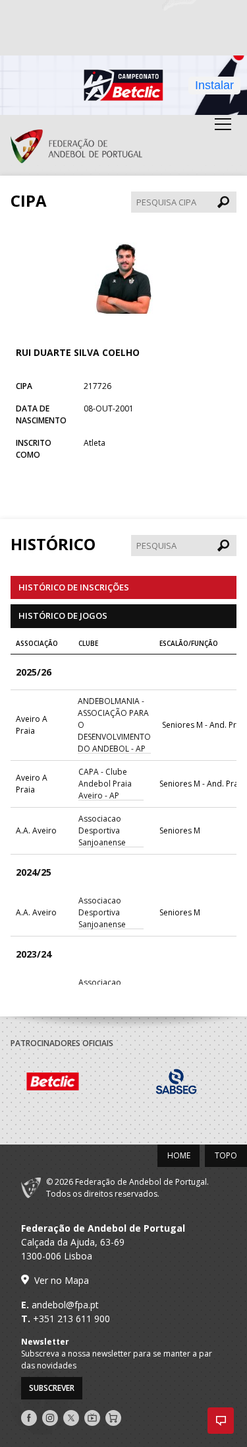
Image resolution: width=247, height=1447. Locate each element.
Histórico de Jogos (62, 615)
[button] (220, 1420)
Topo (226, 1155)
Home (178, 1155)
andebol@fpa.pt (65, 1304)
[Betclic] (72, 1083)
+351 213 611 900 (71, 1318)
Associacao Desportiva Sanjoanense (102, 830)
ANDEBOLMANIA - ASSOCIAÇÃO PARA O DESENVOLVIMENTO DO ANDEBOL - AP (114, 724)
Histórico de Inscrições (73, 587)
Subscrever (51, 1388)
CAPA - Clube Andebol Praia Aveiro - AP (105, 783)
